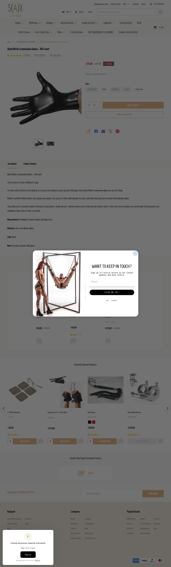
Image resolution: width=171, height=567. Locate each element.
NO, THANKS (112, 300)
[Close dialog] (135, 253)
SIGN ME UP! (111, 292)
